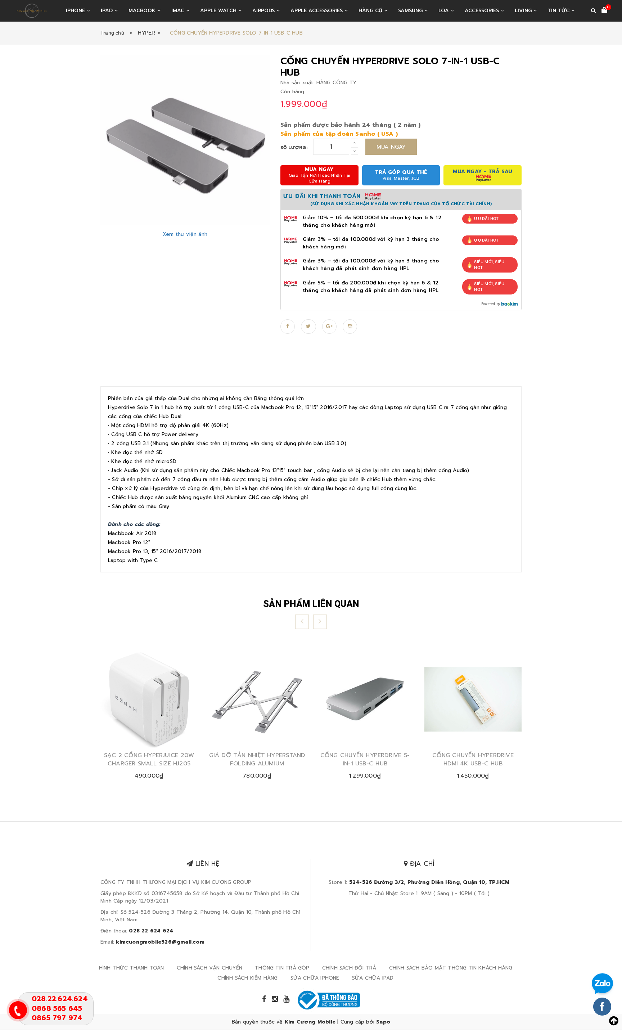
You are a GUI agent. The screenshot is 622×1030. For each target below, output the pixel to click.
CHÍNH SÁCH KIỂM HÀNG (247, 978)
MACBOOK (143, 10)
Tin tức (559, 10)
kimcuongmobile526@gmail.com (160, 942)
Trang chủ (113, 33)
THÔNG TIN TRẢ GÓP (282, 968)
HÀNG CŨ (371, 10)
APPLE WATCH (219, 10)
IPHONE (76, 10)
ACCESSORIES (483, 10)
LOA (444, 10)
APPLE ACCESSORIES (317, 10)
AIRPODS (264, 10)
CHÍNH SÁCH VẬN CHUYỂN (209, 968)
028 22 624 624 (151, 931)
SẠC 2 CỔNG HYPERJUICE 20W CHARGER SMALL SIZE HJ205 (149, 759)
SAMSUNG (411, 10)
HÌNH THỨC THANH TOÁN (131, 968)
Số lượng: (294, 147)
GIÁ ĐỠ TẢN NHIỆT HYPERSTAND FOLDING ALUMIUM (257, 759)
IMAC (178, 10)
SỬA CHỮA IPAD (373, 978)
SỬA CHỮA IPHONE (314, 978)
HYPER (146, 33)
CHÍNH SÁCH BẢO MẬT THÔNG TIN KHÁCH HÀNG (451, 968)
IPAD (107, 10)
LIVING (524, 10)
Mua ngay (391, 147)
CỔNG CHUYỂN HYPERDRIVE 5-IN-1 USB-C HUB (365, 759)
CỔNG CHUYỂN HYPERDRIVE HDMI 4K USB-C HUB (473, 759)
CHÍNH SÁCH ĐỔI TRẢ (349, 968)
